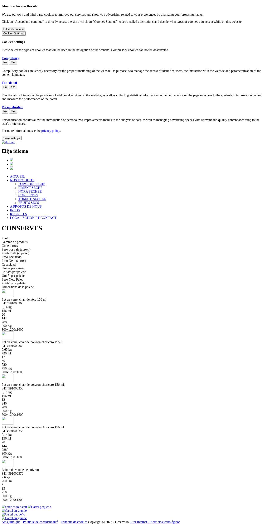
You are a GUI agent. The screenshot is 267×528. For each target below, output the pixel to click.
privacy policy (50, 130)
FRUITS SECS (28, 202)
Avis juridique (11, 522)
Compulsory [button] (10, 58)
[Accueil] (8, 142)
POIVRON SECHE (31, 184)
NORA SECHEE (30, 191)
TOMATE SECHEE (32, 199)
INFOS (15, 210)
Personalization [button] (12, 107)
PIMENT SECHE (30, 187)
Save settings (11, 138)
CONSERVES (28, 195)
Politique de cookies (74, 522)
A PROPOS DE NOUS (26, 206)
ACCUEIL (17, 176)
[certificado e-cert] (14, 507)
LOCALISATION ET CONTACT (33, 217)
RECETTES (18, 214)
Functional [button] (9, 82)
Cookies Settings (13, 33)
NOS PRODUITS (22, 180)
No (5, 62)
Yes (13, 62)
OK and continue (13, 29)
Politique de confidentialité (40, 522)
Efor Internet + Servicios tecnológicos (155, 522)
